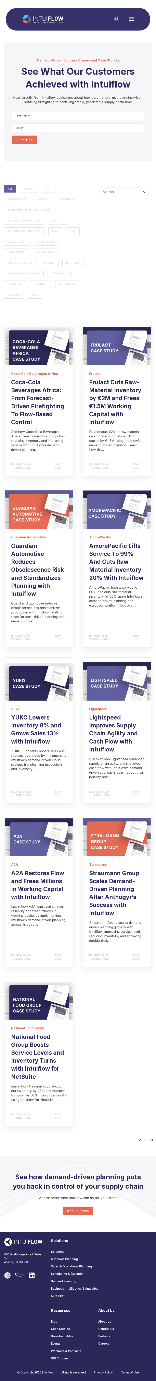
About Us (104, 1321)
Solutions (57, 1251)
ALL (10, 188)
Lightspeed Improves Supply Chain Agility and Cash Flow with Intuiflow (113, 733)
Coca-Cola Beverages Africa (29, 209)
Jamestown (16, 241)
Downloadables (62, 1336)
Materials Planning (64, 1259)
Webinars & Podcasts (66, 1351)
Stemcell (41, 284)
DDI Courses (59, 1358)
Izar (73, 231)
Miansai (49, 262)
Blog (54, 1321)
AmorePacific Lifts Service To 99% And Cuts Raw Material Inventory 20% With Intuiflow (116, 561)
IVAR (55, 231)
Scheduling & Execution (67, 1273)
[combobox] (125, 191)
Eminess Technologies (24, 220)
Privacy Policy (103, 1372)
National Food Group (24, 273)
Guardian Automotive (24, 231)
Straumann (67, 284)
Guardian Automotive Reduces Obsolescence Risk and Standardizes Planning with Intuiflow (37, 569)
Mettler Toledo (20, 262)
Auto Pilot (58, 1296)
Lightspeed (16, 252)
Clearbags (66, 199)
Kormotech (45, 241)
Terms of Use (130, 1372)
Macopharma (45, 252)
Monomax (73, 262)
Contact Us (106, 1329)
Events (56, 1343)
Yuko (35, 294)
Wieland (14, 294)
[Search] (144, 191)
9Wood (29, 188)
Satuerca (15, 284)
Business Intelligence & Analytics (74, 1288)
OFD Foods (59, 273)
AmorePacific (17, 199)
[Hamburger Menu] (131, 19)
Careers (103, 1343)
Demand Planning (63, 1281)
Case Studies (60, 1329)
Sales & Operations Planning (71, 1266)
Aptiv (43, 199)
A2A (48, 188)
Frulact (58, 220)
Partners (104, 1336)
